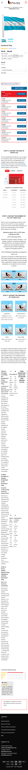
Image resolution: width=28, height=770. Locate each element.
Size (2, 53)
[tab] (7, 171)
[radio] (4, 56)
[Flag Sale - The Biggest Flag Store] (14, 2)
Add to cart (19, 88)
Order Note (3, 72)
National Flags (17, 7)
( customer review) (11, 48)
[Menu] (2, 2)
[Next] (24, 24)
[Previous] (3, 24)
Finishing (3, 67)
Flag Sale (7, 7)
